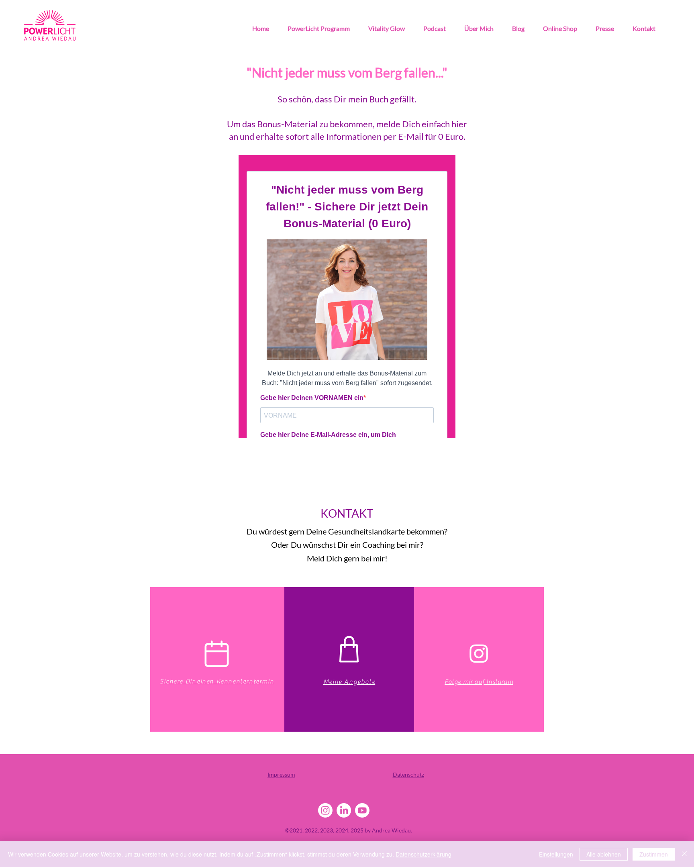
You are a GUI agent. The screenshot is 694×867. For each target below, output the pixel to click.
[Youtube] (362, 810)
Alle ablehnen (603, 854)
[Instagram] (479, 653)
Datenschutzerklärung (423, 854)
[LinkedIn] (344, 810)
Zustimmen (653, 854)
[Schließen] (684, 854)
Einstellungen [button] (556, 854)
